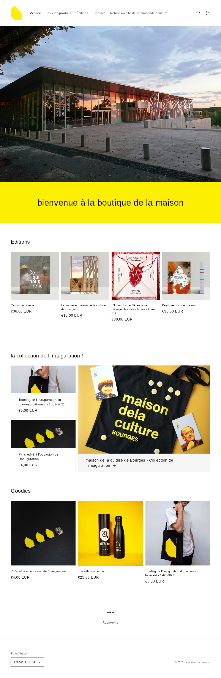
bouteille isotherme (91, 571)
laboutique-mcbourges (197, 662)
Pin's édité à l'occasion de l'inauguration (38, 457)
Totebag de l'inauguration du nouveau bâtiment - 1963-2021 (42, 402)
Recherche (110, 622)
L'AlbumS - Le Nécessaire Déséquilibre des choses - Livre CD (133, 309)
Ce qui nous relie (22, 305)
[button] (198, 13)
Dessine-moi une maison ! (180, 305)
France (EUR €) (24, 662)
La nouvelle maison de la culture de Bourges (83, 307)
